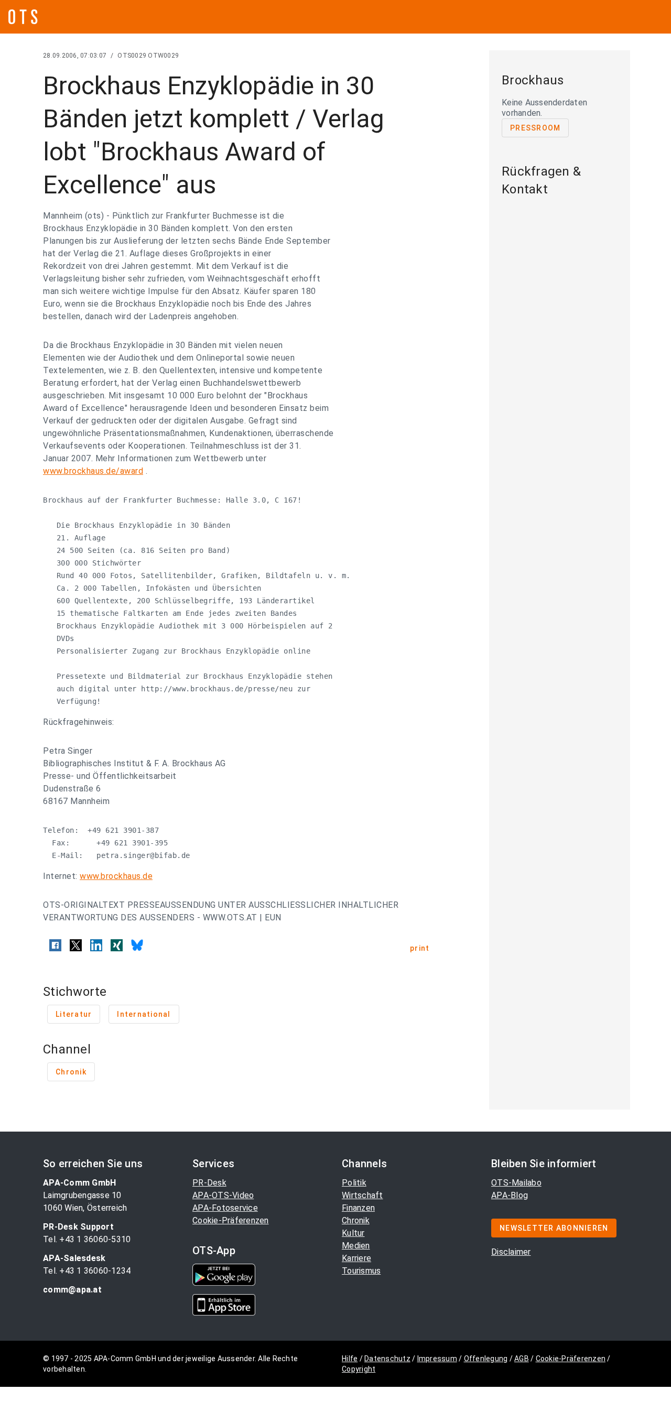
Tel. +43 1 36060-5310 (87, 1239)
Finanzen (358, 1208)
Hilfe (350, 1358)
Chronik (356, 1220)
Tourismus (361, 1271)
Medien (356, 1246)
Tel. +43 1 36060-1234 (87, 1271)
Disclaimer (511, 1252)
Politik (354, 1183)
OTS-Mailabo (516, 1183)
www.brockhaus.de (116, 876)
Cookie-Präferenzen (230, 1220)
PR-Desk (209, 1183)
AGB (521, 1358)
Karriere (356, 1258)
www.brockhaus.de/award (93, 471)
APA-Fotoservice (225, 1208)
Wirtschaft (362, 1195)
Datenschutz (387, 1358)
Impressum (437, 1358)
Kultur (353, 1233)
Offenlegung (486, 1358)
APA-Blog (509, 1195)
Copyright (358, 1369)
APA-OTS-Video (223, 1195)
